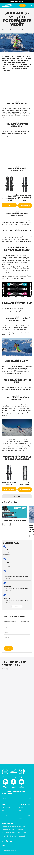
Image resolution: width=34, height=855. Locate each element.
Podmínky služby (25, 621)
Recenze (21, 813)
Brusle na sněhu (6, 807)
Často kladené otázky (25, 815)
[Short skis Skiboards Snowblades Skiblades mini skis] (17, 427)
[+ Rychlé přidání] (14, 685)
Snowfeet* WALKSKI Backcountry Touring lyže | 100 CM (9, 752)
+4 (12, 700)
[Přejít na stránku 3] (21, 606)
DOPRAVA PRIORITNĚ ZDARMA (17, 1)
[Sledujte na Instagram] (7, 841)
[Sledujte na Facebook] (3, 841)
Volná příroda (5, 813)
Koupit (22, 5)
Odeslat (8, 648)
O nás (20, 818)
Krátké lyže (5, 810)
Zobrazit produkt (9, 205)
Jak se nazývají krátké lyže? (14, 521)
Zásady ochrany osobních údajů (12, 621)
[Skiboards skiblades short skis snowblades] (17, 289)
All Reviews (22, 810)
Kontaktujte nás (23, 807)
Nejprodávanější (6, 815)
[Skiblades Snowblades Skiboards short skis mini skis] (17, 347)
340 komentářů (28, 29)
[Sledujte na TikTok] (15, 841)
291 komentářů (7, 525)
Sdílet (18, 496)
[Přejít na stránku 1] (13, 606)
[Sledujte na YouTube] (11, 841)
